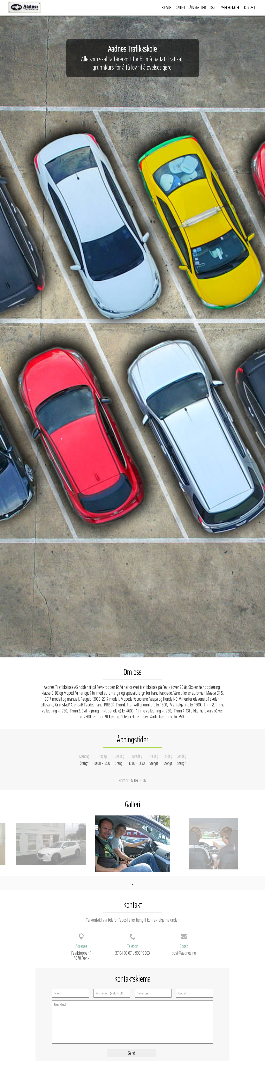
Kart (213, 7)
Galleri (180, 7)
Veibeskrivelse (230, 7)
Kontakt (249, 7)
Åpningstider (198, 7)
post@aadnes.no (184, 953)
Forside (166, 7)
